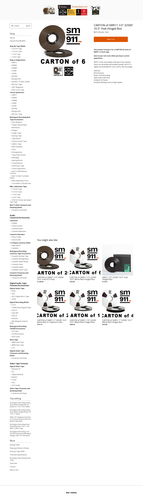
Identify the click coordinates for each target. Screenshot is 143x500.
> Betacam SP (15, 369)
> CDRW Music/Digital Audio (20, 307)
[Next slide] (87, 44)
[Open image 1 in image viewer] (63, 44)
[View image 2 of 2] (68, 71)
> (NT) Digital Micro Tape (19, 296)
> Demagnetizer (16, 152)
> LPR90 (13, 71)
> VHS (12, 383)
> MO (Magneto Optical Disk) (19, 322)
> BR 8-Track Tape (17, 90)
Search (12, 38)
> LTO (12, 348)
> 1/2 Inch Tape (16, 51)
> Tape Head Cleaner (18, 155)
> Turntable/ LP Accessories (20, 183)
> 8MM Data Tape (17, 345)
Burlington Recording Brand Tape (20, 459)
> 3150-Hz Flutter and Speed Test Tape (20, 201)
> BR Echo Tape (16, 84)
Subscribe (13, 463)
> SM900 (13, 65)
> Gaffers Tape (15, 144)
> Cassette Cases (16, 264)
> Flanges (14, 130)
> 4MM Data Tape (17, 342)
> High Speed (15, 245)
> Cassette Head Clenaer (19, 261)
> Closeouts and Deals (18, 210)
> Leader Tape (15, 133)
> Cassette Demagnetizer (19, 259)
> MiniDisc (14, 318)
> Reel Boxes (15, 127)
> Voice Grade (15, 240)
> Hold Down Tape (17, 166)
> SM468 (13, 68)
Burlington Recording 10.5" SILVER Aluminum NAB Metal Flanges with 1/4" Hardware (20, 434)
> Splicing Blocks (16, 160)
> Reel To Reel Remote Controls (18, 172)
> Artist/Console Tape (18, 141)
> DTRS (13, 299)
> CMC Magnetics (16, 87)
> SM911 (13, 62)
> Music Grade (15, 237)
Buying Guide (15, 445)
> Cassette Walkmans (18, 231)
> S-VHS (13, 380)
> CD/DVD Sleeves (17, 334)
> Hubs (13, 149)
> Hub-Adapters (16, 122)
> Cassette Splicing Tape (19, 256)
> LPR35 (13, 73)
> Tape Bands (15, 138)
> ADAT (13, 291)
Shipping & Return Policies (19, 448)
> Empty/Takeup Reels (18, 125)
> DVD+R (13, 316)
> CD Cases (14, 331)
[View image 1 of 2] (58, 71)
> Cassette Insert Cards (19, 270)
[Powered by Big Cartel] (71, 492)
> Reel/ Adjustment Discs (19, 181)
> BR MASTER (15, 79)
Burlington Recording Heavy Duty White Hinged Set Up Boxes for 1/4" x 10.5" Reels (20, 405)
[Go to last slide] (39, 44)
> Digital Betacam (16, 374)
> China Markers (16, 163)
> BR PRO (13, 76)
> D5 (12, 372)
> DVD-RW (14, 313)
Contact (12, 467)
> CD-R (13, 305)
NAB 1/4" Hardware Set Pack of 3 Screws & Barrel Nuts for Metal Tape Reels (20, 419)
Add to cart (111, 39)
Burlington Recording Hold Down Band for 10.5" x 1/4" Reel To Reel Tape (19, 426)
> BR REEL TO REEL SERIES (20, 82)
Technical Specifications (18, 455)
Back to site (14, 470)
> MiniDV (13, 377)
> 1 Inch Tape (15, 54)
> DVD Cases (15, 337)
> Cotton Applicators (18, 168)
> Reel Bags (14, 158)
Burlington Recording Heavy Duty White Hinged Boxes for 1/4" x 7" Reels (20, 412)
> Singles (13, 223)
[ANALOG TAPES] (71, 10)
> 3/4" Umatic (15, 385)
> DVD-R (13, 310)
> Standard (14, 248)
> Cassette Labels (16, 267)
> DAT (12, 294)
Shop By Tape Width (17, 451)
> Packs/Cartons (16, 226)
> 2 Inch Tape (15, 57)
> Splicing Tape (16, 136)
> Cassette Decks (16, 229)
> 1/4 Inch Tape (16, 49)
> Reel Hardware (16, 147)
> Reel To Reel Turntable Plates (19, 177)
